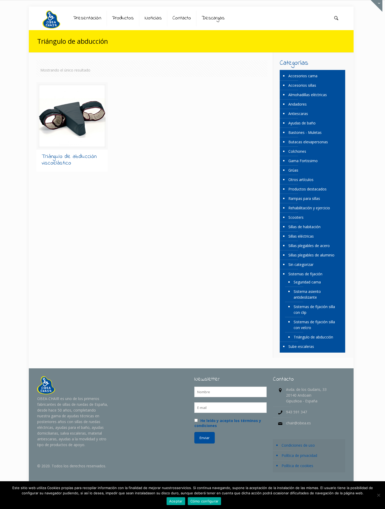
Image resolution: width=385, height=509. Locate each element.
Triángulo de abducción (313, 337)
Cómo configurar (204, 501)
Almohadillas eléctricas (307, 94)
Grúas (293, 170)
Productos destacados (307, 189)
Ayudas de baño (302, 123)
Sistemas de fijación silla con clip (314, 309)
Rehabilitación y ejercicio (309, 207)
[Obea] (51, 18)
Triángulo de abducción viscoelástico (69, 160)
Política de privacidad (299, 455)
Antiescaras (298, 113)
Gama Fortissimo (303, 160)
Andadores (297, 104)
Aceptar (176, 501)
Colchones (297, 151)
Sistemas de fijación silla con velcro (314, 324)
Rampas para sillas (304, 198)
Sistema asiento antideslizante (307, 294)
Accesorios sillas (302, 85)
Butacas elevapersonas (308, 141)
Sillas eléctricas (301, 236)
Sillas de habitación (304, 226)
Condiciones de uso (298, 445)
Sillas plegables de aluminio (311, 255)
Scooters (296, 217)
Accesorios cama (302, 75)
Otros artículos (301, 179)
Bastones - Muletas (305, 132)
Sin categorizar (301, 264)
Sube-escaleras (301, 346)
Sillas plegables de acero (309, 245)
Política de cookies (297, 465)
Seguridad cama (307, 282)
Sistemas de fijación (305, 273)
